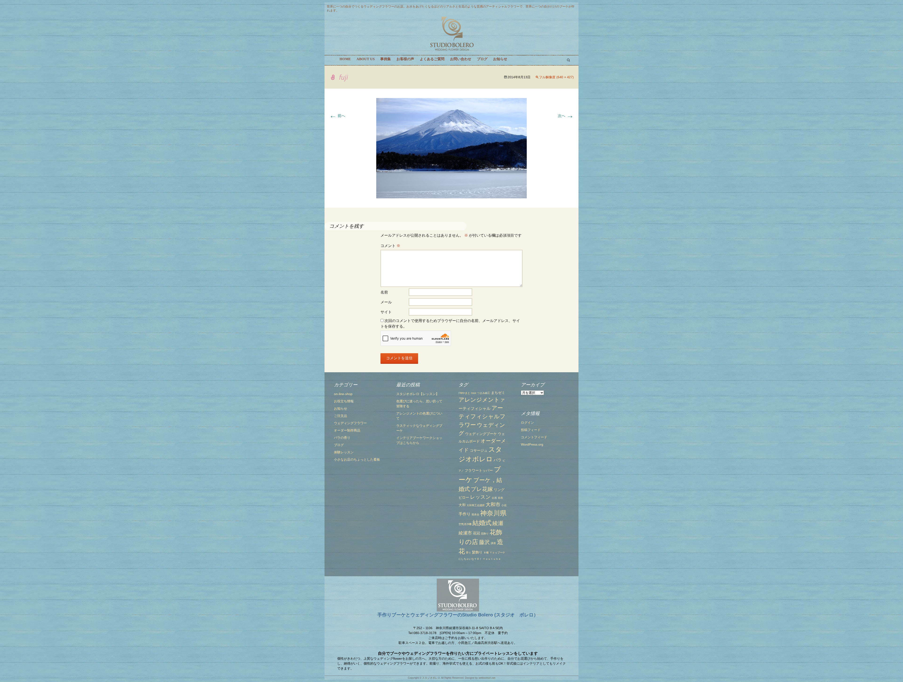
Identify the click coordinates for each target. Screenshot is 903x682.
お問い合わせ (460, 59)
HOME (345, 59)
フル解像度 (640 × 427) (556, 77)
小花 (504, 505)
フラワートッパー (479, 470)
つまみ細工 (483, 393)
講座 (493, 543)
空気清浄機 (465, 524)
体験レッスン (344, 452)
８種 (486, 552)
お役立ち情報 (344, 401)
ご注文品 (340, 416)
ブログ (482, 59)
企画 (494, 497)
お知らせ (500, 59)
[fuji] (451, 148)
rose (473, 393)
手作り (465, 514)
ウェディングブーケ (481, 434)
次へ (566, 116)
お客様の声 (405, 59)
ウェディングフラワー (350, 423)
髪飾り (477, 552)
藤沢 (484, 542)
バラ (498, 460)
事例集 (385, 59)
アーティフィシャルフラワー (482, 416)
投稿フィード (531, 430)
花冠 (476, 533)
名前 (384, 292)
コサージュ (478, 450)
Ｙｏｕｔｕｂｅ (492, 558)
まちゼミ (498, 393)
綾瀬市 (465, 532)
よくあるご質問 (432, 59)
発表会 (475, 514)
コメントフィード (534, 437)
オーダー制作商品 (347, 430)
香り (468, 552)
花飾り (485, 533)
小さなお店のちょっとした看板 (357, 459)
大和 (462, 505)
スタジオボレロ (431, 677)
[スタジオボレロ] (451, 34)
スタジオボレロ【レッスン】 (417, 394)
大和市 (493, 504)
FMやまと (464, 393)
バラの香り (342, 437)
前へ (337, 116)
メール (386, 302)
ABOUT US (365, 59)
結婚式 (481, 522)
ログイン (527, 422)
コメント (390, 246)
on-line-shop (343, 394)
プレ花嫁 (482, 489)
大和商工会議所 (476, 505)
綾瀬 (497, 523)
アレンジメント (479, 399)
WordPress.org (532, 444)
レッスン (480, 497)
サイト (386, 312)
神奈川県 (493, 513)
